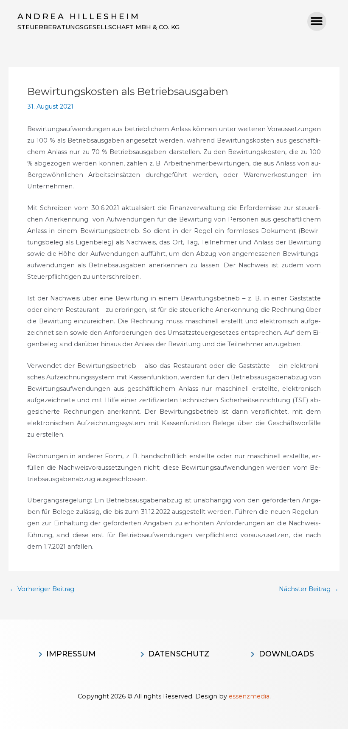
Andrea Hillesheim (78, 16)
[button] (316, 21)
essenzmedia (249, 696)
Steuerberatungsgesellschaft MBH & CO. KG (98, 27)
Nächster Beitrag (309, 589)
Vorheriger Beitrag (41, 589)
